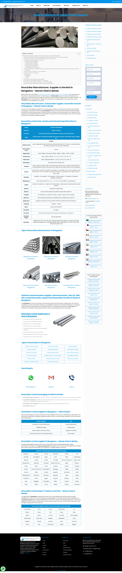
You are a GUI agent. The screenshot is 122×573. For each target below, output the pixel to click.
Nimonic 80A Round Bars (73, 352)
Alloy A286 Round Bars (72, 355)
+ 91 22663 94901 (88, 551)
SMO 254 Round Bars (31, 352)
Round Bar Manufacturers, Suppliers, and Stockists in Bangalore (53, 94)
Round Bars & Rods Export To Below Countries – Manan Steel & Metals (39, 83)
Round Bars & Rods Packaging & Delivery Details (34, 79)
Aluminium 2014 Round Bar (94, 126)
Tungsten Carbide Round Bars (31, 361)
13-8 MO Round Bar (91, 48)
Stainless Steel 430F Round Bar (93, 51)
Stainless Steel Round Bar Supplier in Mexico (95, 241)
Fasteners (65, 552)
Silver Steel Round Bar (93, 160)
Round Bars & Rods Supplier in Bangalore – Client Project (36, 80)
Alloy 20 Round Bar (92, 115)
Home (44, 540)
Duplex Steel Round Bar (94, 133)
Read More (27, 553)
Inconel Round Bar (92, 123)
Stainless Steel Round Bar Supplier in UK (95, 265)
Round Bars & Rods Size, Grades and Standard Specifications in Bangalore (40, 58)
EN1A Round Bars (31, 358)
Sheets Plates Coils (67, 554)
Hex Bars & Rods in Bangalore (31, 66)
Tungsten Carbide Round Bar (94, 156)
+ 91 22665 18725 (88, 554)
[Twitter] (116, 1)
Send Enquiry (27, 74)
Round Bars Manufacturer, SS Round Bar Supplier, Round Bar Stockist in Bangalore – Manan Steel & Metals (46, 57)
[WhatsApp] (112, 1)
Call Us (27, 77)
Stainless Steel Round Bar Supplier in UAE (95, 250)
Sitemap (44, 554)
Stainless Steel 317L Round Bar (94, 37)
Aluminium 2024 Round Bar (94, 139)
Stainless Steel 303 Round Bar (94, 28)
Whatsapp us (28, 75)
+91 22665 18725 (91, 208)
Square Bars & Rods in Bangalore (32, 65)
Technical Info (46, 550)
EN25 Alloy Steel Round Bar (94, 174)
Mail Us (27, 76)
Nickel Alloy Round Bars (72, 349)
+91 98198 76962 (7, 1)
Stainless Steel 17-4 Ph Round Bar (94, 44)
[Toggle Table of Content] (78, 54)
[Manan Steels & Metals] (13, 5)
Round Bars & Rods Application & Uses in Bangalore (35, 71)
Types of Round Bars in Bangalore (31, 72)
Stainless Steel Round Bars (31, 346)
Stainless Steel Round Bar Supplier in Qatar (95, 226)
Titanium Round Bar (93, 120)
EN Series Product (91, 171)
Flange (64, 545)
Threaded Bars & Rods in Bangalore (32, 67)
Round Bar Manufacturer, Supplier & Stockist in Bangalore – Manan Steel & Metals (41, 55)
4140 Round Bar (91, 55)
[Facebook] (114, 1)
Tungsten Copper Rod (93, 162)
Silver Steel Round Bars (52, 361)
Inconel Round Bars (31, 349)
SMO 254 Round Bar (93, 136)
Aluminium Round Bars (72, 358)
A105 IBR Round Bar (91, 58)
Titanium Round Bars (53, 346)
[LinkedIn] (118, 1)
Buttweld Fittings (66, 547)
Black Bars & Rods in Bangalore (32, 62)
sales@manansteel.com (19, 1)
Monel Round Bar (92, 118)
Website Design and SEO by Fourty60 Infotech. (71, 566)
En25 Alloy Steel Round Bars (53, 358)
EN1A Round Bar (92, 177)
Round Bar (89, 109)
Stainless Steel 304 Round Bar (94, 31)
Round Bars (65, 540)
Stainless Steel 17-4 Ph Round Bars (53, 355)
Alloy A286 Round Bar (93, 143)
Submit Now (92, 97)
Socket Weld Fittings (67, 550)
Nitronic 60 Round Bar (93, 150)
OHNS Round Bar (92, 165)
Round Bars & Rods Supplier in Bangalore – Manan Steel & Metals (38, 82)
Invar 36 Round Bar (93, 112)
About (44, 543)
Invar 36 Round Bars (31, 355)
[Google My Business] (120, 1)
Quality (44, 547)
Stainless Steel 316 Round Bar (94, 34)
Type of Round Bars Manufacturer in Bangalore (34, 60)
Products (44, 545)
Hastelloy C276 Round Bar (94, 130)
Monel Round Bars (72, 346)
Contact (44, 552)
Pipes (64, 543)
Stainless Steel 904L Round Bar (93, 40)
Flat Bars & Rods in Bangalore (31, 63)
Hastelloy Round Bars (53, 349)
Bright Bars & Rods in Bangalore (32, 61)
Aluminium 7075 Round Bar (94, 146)
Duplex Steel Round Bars (53, 352)
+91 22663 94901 (91, 205)
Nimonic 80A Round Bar (94, 153)
